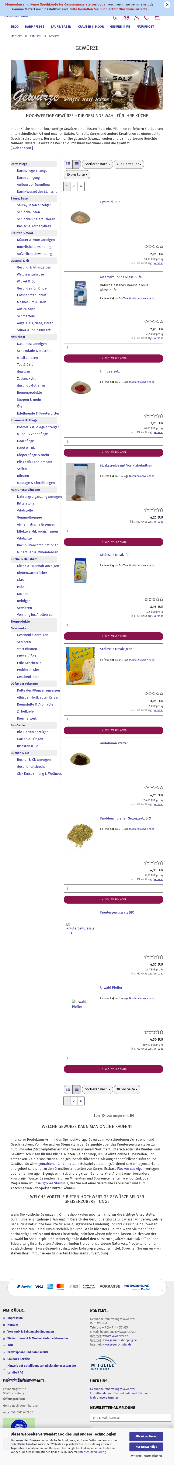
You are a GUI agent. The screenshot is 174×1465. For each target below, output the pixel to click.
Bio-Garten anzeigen (32, 732)
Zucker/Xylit (26, 379)
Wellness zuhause (30, 274)
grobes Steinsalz (55, 1183)
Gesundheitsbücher (32, 767)
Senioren (24, 642)
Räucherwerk (27, 718)
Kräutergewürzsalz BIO (117, 912)
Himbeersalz (110, 371)
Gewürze (23, 372)
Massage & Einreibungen (36, 483)
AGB (10, 1345)
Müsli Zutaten (27, 358)
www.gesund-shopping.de (119, 1340)
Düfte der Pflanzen (24, 684)
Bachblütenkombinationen (37, 545)
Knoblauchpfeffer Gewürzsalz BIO (125, 818)
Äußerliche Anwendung (34, 254)
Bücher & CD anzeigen (34, 760)
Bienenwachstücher (32, 573)
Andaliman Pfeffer (114, 743)
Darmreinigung (28, 178)
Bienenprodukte (29, 393)
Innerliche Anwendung (34, 247)
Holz (20, 587)
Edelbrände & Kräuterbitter (37, 413)
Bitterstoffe (26, 503)
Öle (19, 406)
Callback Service (18, 1359)
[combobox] (97, 164)
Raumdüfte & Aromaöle (35, 704)
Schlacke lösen (28, 212)
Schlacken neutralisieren (36, 219)
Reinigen (24, 601)
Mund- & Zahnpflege (32, 434)
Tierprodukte (20, 621)
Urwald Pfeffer (111, 988)
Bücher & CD (20, 753)
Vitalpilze (24, 538)
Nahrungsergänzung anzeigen (37, 497)
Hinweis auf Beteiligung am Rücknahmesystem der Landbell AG (41, 1369)
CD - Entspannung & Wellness (37, 774)
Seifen (22, 469)
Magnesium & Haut (31, 302)
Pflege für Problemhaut (34, 462)
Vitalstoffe (25, 510)
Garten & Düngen (30, 739)
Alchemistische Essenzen (36, 524)
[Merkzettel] (147, 17)
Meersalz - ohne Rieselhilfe (121, 277)
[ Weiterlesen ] (22, 148)
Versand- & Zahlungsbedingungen (30, 1331)
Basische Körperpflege (34, 226)
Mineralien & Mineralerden (37, 552)
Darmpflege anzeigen (33, 171)
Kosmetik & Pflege (24, 420)
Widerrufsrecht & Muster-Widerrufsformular (37, 1338)
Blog (15, 26)
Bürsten (23, 476)
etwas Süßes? (27, 656)
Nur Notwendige (146, 1447)
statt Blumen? (27, 649)
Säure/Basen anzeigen (34, 205)
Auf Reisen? (26, 309)
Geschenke (18, 628)
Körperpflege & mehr (33, 455)
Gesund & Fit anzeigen (34, 267)
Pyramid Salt (110, 202)
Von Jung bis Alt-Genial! (35, 615)
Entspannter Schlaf (31, 295)
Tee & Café (25, 365)
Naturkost (145, 26)
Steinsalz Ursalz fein (115, 555)
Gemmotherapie (29, 517)
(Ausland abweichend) (142, 298)
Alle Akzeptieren (146, 1436)
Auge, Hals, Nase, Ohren (35, 323)
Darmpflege (34, 26)
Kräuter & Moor (91, 26)
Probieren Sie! (28, 670)
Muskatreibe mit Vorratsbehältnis (126, 465)
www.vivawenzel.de (115, 1336)
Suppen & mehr (29, 400)
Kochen (22, 594)
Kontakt (12, 1325)
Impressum (15, 1318)
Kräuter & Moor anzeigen (36, 240)
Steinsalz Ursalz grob (116, 649)
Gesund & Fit (120, 26)
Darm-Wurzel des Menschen (37, 192)
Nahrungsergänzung (25, 490)
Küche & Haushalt (24, 559)
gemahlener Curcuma (54, 1164)
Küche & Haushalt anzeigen (37, 566)
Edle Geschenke (29, 663)
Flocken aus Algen (131, 1169)
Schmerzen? (26, 316)
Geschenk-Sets (28, 677)
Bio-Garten (19, 725)
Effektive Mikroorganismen (37, 531)
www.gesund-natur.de (117, 1344)
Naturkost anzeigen (32, 344)
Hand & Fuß (26, 448)
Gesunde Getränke (31, 386)
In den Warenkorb (114, 358)
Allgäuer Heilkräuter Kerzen (37, 697)
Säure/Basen (61, 26)
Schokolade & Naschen (34, 351)
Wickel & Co (26, 281)
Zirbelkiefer (26, 711)
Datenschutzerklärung (92, 1452)
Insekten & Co (27, 746)
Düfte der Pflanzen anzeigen (37, 690)
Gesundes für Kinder (32, 288)
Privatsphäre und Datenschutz (27, 1352)
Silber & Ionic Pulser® (34, 330)
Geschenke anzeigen (32, 635)
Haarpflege (25, 441)
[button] (126, 17)
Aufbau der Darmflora (33, 185)
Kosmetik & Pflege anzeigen (37, 427)
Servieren (24, 608)
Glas (20, 580)
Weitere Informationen (146, 1456)
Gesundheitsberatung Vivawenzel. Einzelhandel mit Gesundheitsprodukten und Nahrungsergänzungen (120, 1393)
